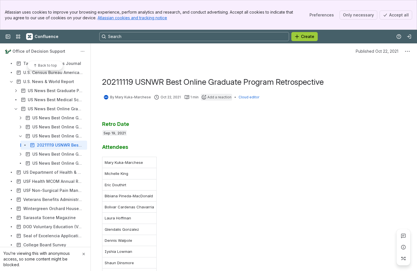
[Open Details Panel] (403, 247)
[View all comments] (403, 235)
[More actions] (82, 51)
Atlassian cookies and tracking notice (132, 17)
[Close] (83, 254)
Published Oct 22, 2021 (377, 51)
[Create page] (403, 258)
